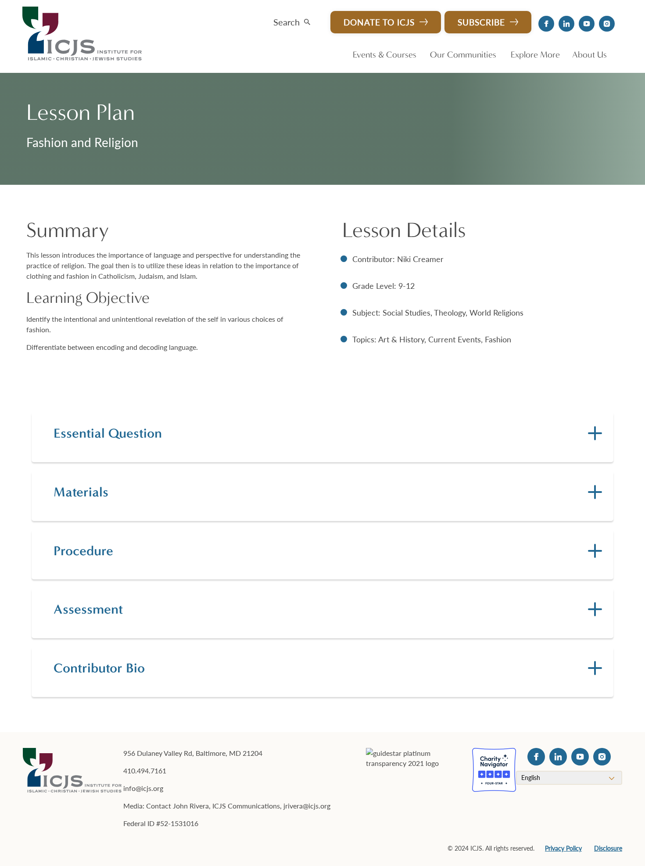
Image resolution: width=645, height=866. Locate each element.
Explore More (535, 55)
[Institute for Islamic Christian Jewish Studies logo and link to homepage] (85, 34)
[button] (291, 20)
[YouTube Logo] (587, 24)
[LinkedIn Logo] (566, 24)
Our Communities (463, 55)
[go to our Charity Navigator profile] (494, 770)
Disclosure (608, 848)
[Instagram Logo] (607, 24)
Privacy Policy (563, 848)
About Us (589, 55)
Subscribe (481, 22)
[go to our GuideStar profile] (414, 770)
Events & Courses (384, 55)
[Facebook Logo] (546, 24)
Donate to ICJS (379, 22)
